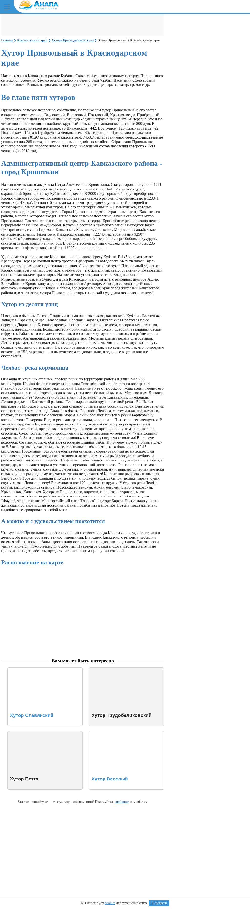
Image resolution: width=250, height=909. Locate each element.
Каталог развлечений (88, 22)
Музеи (59, 31)
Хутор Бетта (18, 733)
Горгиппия (72, 53)
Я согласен (159, 903)
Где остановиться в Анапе (28, 22)
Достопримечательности (28, 31)
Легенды (93, 53)
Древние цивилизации (55, 120)
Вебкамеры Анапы (22, 90)
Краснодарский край (24, 67)
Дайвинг (194, 22)
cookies (110, 903)
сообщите (122, 801)
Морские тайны (19, 120)
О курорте (13, 45)
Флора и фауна (44, 76)
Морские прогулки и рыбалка (158, 22)
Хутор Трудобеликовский (110, 670)
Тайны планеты (18, 112)
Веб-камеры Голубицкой (62, 98)
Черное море (16, 76)
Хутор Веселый (102, 733)
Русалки (85, 120)
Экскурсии (119, 22)
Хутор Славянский (23, 670)
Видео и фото (17, 53)
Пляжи (60, 22)
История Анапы (46, 53)
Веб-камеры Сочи (21, 98)
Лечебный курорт (119, 53)
